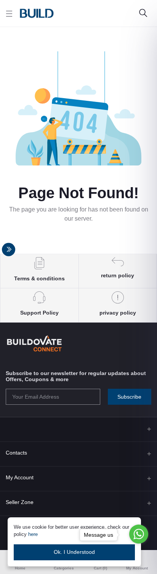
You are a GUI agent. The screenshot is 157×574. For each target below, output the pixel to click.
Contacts (16, 453)
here (33, 534)
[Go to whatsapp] (138, 534)
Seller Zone (20, 502)
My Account (20, 477)
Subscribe (129, 397)
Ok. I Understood (74, 552)
